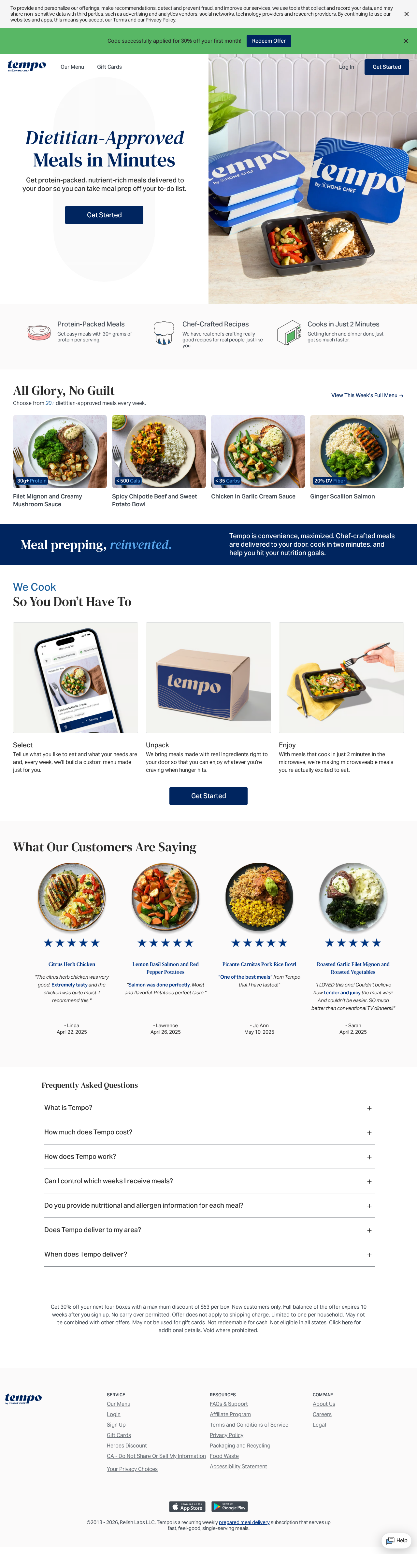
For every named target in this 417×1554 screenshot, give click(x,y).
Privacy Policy (160, 20)
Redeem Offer (269, 40)
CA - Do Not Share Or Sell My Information (156, 1456)
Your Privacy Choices (132, 1469)
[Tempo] (27, 66)
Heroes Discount (127, 1445)
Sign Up (116, 1424)
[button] (408, 41)
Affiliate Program (230, 1414)
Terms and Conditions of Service (249, 1424)
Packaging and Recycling (240, 1445)
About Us (324, 1404)
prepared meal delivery (244, 1522)
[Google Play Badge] (229, 1506)
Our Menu (118, 1404)
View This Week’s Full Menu (365, 395)
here (347, 1322)
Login (114, 1414)
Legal (319, 1424)
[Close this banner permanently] (406, 14)
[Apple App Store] (187, 1506)
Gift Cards (119, 1435)
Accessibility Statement (238, 1466)
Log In (346, 67)
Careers (322, 1414)
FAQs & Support (229, 1404)
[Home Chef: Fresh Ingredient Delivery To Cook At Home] (23, 1400)
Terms (120, 20)
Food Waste (224, 1456)
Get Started (387, 67)
